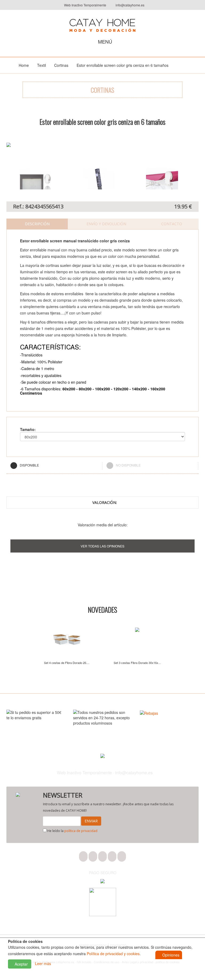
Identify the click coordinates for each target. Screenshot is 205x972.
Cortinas (61, 65)
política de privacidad (80, 831)
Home (24, 65)
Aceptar (21, 964)
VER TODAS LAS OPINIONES (102, 546)
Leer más (43, 963)
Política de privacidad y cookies (113, 953)
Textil (41, 65)
